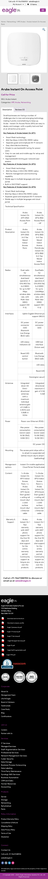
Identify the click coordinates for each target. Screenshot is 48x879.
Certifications (6, 716)
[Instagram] (12, 862)
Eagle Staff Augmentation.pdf (16, 650)
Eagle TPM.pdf (10, 655)
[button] (18, 4)
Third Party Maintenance (11, 771)
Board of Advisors (8, 702)
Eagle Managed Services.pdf (16, 641)
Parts (3, 809)
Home (3, 22)
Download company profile (15, 623)
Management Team (8, 695)
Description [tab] (7, 110)
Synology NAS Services (10, 774)
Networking (11, 22)
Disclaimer (5, 837)
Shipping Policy (6, 826)
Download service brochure (15, 618)
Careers (4, 730)
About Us (4, 691)
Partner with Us (7, 733)
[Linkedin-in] (9, 862)
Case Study (5, 709)
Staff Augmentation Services (13, 749)
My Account (17, 4)
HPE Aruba (21, 22)
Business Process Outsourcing (13, 765)
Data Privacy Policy (8, 830)
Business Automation (10, 777)
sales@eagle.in (23, 580)
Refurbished (6, 806)
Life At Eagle (5, 699)
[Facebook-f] (2, 862)
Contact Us (5, 850)
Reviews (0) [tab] (20, 110)
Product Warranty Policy (10, 819)
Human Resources (8, 784)
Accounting (6, 787)
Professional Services (10, 753)
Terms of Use (6, 833)
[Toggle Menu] (43, 10)
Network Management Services (14, 756)
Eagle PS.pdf (11, 645)
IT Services (5, 743)
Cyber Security (7, 759)
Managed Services (8, 746)
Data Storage (6, 762)
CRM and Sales (7, 781)
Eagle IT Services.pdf (13, 636)
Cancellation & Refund (9, 823)
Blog (2, 713)
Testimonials (5, 706)
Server (4, 797)
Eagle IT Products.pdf (13, 631)
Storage (4, 800)
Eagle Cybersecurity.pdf (14, 627)
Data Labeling (6, 768)
